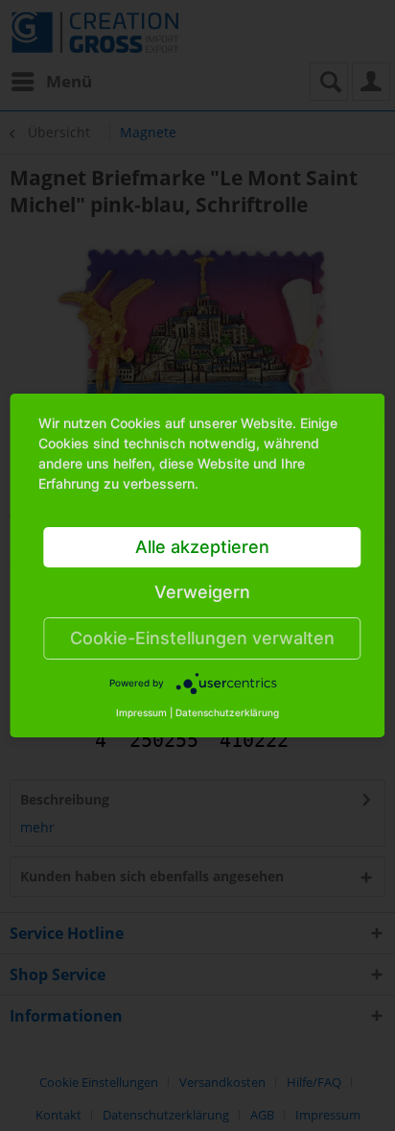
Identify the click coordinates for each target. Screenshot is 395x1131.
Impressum (141, 712)
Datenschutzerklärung (227, 712)
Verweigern (202, 592)
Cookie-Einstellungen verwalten (202, 638)
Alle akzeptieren (202, 547)
